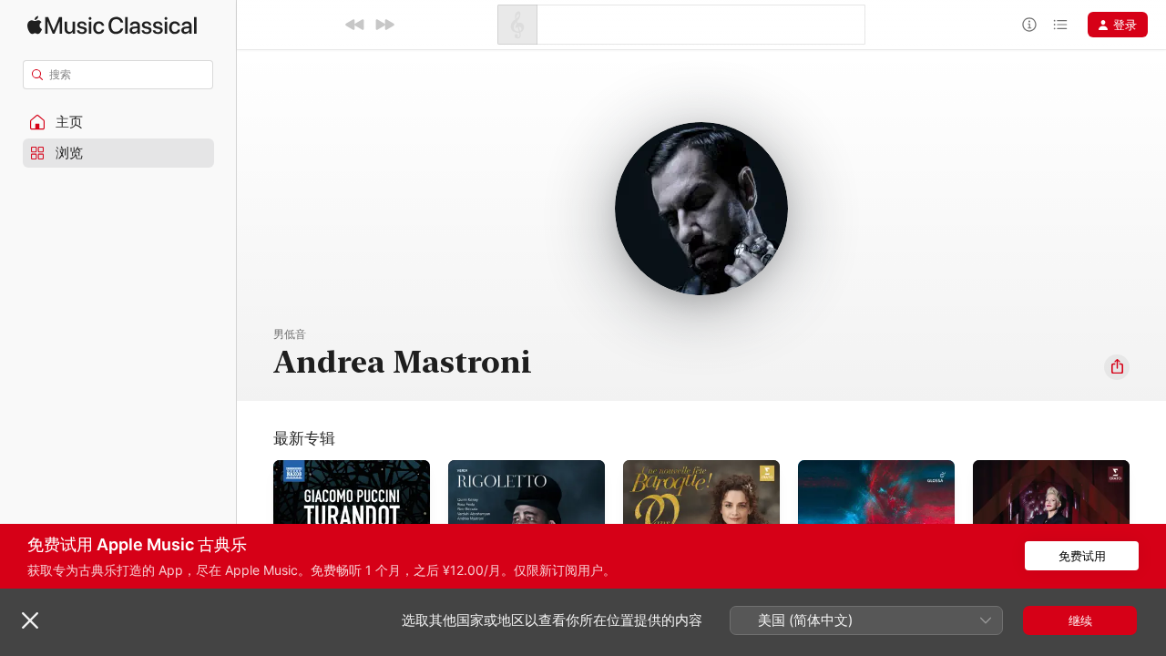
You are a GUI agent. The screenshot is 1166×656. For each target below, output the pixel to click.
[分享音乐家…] (1117, 367)
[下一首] (384, 24)
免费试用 (1082, 555)
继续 (1080, 620)
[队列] (1060, 24)
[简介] (1029, 24)
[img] (112, 25)
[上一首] (355, 24)
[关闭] (30, 620)
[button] (118, 122)
